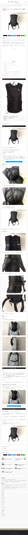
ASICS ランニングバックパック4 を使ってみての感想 (11, 71)
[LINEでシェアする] (23, 35)
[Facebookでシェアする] (10, 35)
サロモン (2, 502)
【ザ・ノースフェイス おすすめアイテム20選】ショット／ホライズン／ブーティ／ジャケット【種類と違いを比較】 (14, 480)
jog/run (3, 7)
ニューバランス (3, 506)
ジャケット (2, 504)
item (2, 494)
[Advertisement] (14, 54)
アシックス (7, 7)
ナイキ (2, 505)
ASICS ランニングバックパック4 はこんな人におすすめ (11, 73)
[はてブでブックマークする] (14, 35)
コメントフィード (3, 514)
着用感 (5, 69)
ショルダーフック (6, 68)
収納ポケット (5, 66)
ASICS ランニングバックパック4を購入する (14, 161)
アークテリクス (3, 501)
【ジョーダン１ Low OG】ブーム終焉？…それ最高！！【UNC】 (8, 479)
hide (15, 61)
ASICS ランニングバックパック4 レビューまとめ (10, 75)
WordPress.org (3, 515)
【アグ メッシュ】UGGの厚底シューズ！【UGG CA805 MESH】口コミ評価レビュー (10, 481)
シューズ (2, 503)
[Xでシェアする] (5, 35)
